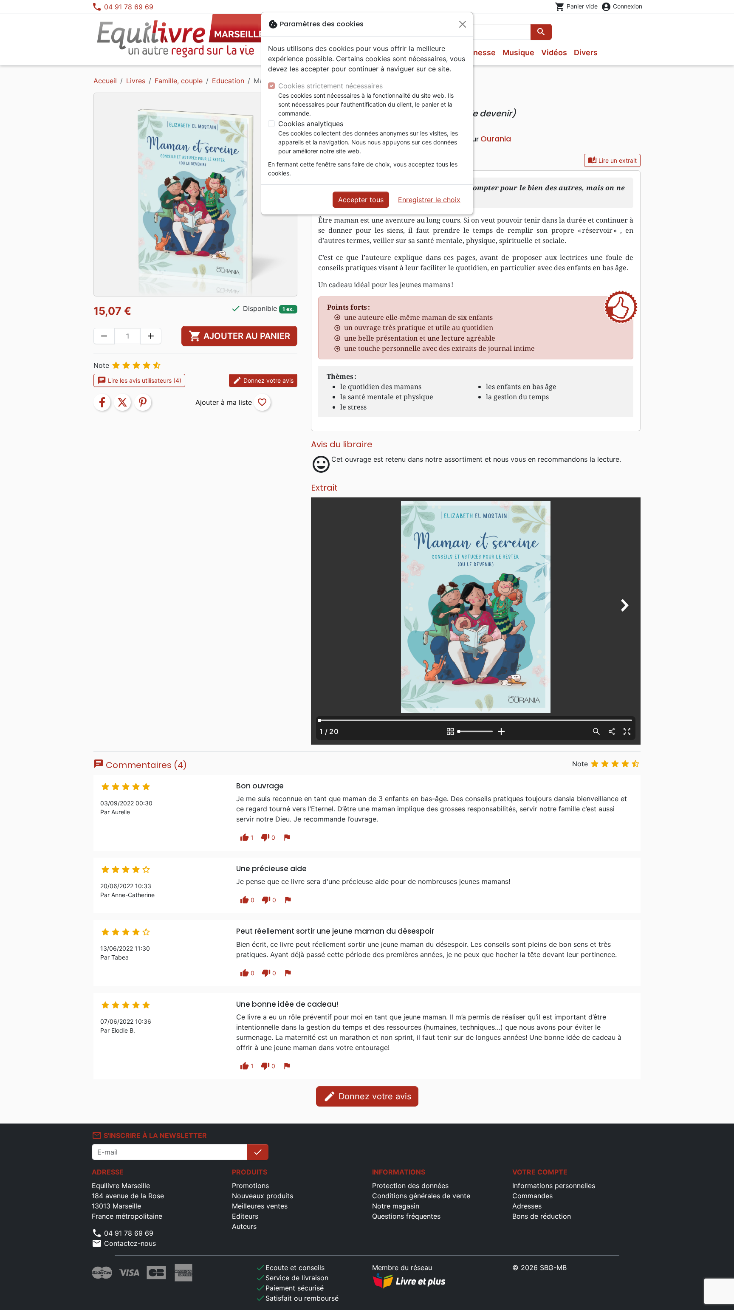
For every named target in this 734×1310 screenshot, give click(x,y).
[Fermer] (462, 24)
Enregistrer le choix (429, 199)
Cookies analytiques (310, 123)
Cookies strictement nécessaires (330, 86)
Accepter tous (361, 199)
